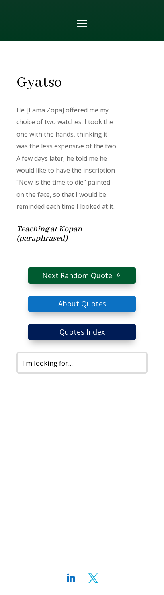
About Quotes (82, 303)
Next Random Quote (77, 275)
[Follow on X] (93, 578)
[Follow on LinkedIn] (70, 578)
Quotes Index (82, 332)
